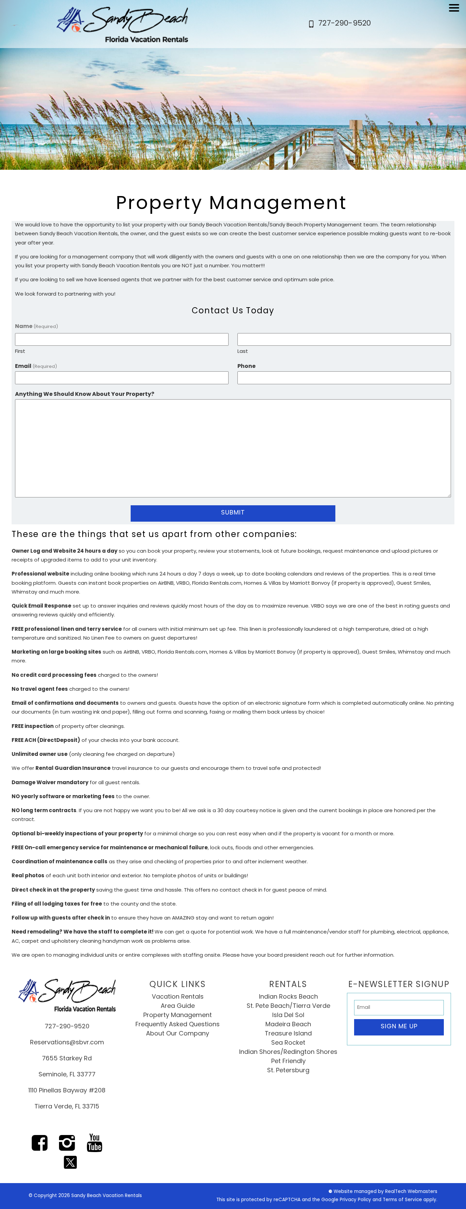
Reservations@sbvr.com (67, 1043)
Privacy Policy (355, 1200)
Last (242, 351)
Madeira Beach (288, 1025)
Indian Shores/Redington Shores (288, 1052)
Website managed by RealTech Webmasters (385, 1192)
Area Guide (178, 1006)
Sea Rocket (288, 1043)
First (20, 351)
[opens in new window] (40, 1148)
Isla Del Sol (288, 1016)
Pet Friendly (288, 1062)
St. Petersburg (288, 1071)
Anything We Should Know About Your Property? (84, 394)
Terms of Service (402, 1200)
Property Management (177, 1016)
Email (36, 366)
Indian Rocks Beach (288, 997)
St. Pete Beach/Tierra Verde (288, 1006)
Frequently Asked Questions (177, 1025)
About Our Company (177, 1034)
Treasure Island (288, 1034)
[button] (456, 12)
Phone (246, 366)
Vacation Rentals (178, 997)
